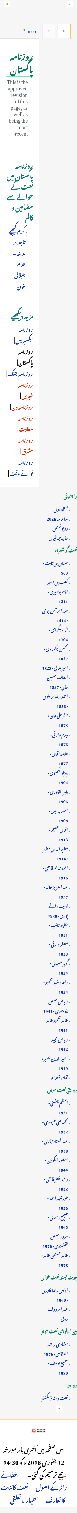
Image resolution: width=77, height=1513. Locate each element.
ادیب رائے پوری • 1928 (58, 910)
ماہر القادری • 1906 (58, 796)
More (32, 30)
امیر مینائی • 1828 (55, 667)
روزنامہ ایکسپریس (24, 334)
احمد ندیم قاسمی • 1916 (55, 872)
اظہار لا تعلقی (24, 1499)
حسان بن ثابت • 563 (55, 567)
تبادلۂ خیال (48, 31)
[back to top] (59, 1409)
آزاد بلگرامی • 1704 (58, 634)
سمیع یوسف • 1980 (58, 1367)
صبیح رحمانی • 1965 (58, 1221)
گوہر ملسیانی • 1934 (59, 967)
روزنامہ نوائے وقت (21, 467)
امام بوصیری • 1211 (58, 596)
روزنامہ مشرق (25, 445)
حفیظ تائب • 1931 (58, 929)
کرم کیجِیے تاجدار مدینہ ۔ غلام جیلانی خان (17, 258)
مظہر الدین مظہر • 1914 (55, 853)
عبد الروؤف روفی (58, 1313)
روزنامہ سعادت (25, 423)
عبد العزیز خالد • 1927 (56, 891)
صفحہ (64, 31)
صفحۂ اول (61, 508)
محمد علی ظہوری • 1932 (55, 1126)
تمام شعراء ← (57, 1077)
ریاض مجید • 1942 (58, 1043)
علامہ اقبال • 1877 (59, 758)
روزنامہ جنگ (20, 373)
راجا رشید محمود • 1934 (55, 986)
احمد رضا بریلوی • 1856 (55, 700)
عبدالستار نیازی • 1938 (55, 1145)
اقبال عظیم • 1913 (58, 834)
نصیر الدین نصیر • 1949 (55, 1063)
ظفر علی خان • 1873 (58, 720)
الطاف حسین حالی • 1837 (57, 681)
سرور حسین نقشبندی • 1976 (55, 1240)
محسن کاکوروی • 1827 (56, 653)
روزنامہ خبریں (25, 389)
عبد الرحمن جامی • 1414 (55, 615)
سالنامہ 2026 (57, 518)
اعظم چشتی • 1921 (58, 1107)
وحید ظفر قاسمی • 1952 (56, 1183)
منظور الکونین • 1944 (56, 1164)
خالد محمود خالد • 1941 (56, 1024)
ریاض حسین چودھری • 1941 (55, 1005)
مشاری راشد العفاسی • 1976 (56, 1348)
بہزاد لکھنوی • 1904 (58, 777)
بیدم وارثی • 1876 (59, 739)
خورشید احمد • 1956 (57, 1202)
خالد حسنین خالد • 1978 (54, 1259)
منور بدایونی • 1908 (58, 815)
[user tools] (7, 4)
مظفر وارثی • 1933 (58, 948)
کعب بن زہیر (57, 581)
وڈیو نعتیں (60, 527)
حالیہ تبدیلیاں (58, 537)
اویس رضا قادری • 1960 (55, 1294)
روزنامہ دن (22, 406)
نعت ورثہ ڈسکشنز (55, 1397)
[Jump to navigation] (70, 4)
